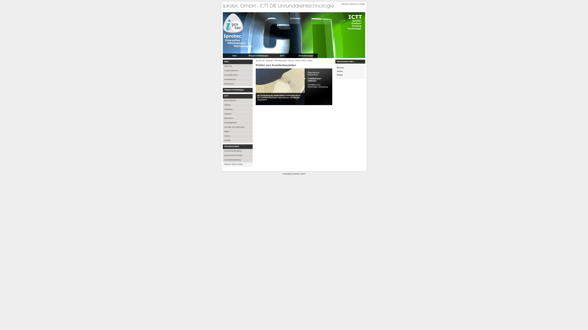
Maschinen (229, 118)
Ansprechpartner (231, 71)
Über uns (228, 66)
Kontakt (362, 4)
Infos (235, 56)
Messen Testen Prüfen (233, 164)
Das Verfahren (230, 100)
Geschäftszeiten (231, 75)
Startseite (344, 4)
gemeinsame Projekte (233, 155)
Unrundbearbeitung (232, 160)
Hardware (228, 109)
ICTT (282, 56)
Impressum (354, 4)
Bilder (226, 131)
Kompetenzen (230, 79)
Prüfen (309, 60)
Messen (340, 68)
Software (228, 114)
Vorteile (227, 105)
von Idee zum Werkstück (234, 127)
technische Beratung (232, 151)
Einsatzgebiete (230, 123)
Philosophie (229, 84)
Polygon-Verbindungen (258, 56)
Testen (340, 71)
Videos (227, 136)
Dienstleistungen (306, 56)
